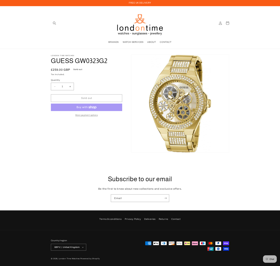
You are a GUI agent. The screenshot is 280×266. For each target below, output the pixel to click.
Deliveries (150, 219)
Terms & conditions (110, 219)
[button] (54, 23)
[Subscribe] (165, 198)
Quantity (55, 80)
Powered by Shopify (90, 258)
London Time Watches (69, 258)
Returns (163, 219)
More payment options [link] (86, 115)
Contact (176, 219)
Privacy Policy (133, 219)
